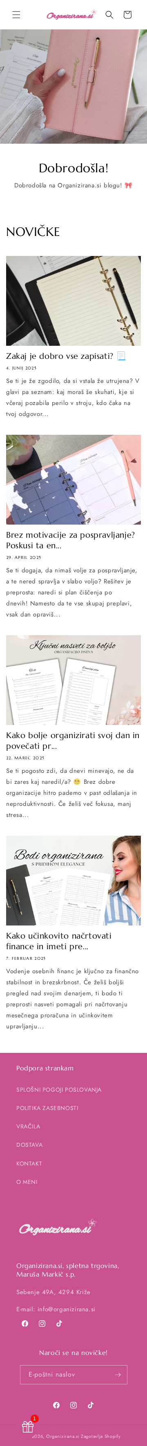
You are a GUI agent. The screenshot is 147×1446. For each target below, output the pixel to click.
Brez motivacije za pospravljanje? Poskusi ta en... (70, 540)
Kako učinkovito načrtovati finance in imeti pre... (59, 941)
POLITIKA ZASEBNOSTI (47, 1108)
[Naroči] (118, 1374)
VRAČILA (28, 1126)
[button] (16, 15)
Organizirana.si (63, 1436)
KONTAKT (29, 1163)
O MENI (27, 1182)
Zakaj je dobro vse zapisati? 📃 (66, 356)
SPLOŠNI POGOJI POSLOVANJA (59, 1090)
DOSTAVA (29, 1145)
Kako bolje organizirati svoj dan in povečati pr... (73, 740)
